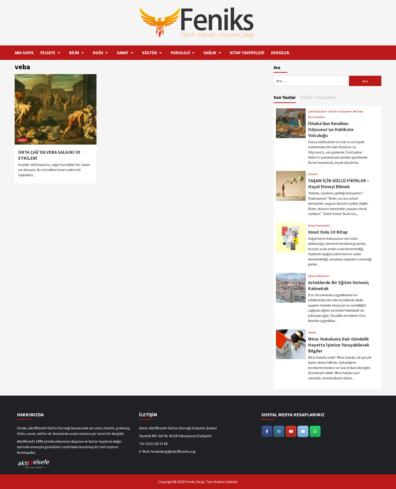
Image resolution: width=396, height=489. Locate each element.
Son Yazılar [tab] (285, 97)
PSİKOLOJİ (180, 52)
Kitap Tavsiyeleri (319, 225)
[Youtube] (291, 431)
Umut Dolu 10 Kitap (328, 232)
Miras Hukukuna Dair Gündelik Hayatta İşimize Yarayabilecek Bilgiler (338, 345)
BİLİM (74, 52)
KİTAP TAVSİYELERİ (247, 52)
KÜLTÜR (149, 52)
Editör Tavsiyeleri (340, 111)
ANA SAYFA (24, 52)
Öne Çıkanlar (316, 117)
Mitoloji (358, 111)
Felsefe (313, 174)
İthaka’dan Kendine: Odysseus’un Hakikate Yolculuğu (331, 129)
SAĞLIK (210, 52)
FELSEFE (47, 52)
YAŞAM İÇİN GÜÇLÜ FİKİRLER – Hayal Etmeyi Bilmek (338, 183)
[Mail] (302, 431)
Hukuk (312, 332)
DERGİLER (280, 52)
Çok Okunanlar (317, 111)
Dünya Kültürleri (318, 276)
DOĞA (98, 52)
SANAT (123, 52)
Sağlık (22, 140)
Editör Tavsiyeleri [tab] (318, 97)
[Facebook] (266, 431)
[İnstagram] (278, 431)
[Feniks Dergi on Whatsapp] (315, 431)
